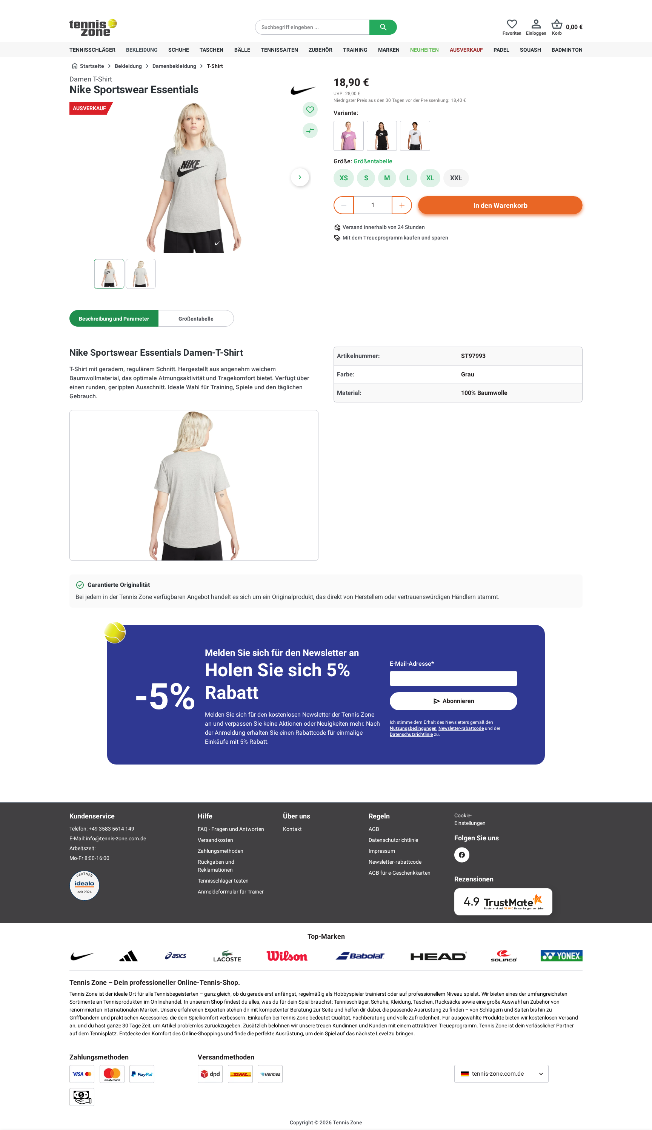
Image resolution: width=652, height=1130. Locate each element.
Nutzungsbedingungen (413, 728)
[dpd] (210, 1074)
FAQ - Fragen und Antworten (231, 829)
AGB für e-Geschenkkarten (400, 873)
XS (344, 178)
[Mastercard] (112, 1074)
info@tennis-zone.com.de (116, 838)
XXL (459, 180)
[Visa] (81, 1074)
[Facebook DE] (461, 855)
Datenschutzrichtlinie (411, 734)
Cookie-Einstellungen (461, 819)
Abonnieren (458, 701)
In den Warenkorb (500, 205)
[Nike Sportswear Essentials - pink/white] (349, 136)
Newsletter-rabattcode (461, 728)
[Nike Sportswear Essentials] (415, 136)
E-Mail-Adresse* (412, 663)
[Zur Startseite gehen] (93, 27)
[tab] (113, 318)
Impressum (382, 851)
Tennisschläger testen (223, 881)
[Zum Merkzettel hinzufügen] (310, 109)
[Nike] (303, 90)
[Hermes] (270, 1074)
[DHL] (240, 1074)
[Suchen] (383, 27)
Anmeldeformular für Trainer (231, 892)
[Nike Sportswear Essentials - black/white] (382, 136)
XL (430, 178)
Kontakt (292, 829)
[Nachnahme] (81, 1097)
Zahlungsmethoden (220, 851)
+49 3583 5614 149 (118, 6)
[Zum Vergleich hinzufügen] (310, 130)
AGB (374, 829)
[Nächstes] (300, 177)
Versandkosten (215, 840)
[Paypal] (141, 1074)
